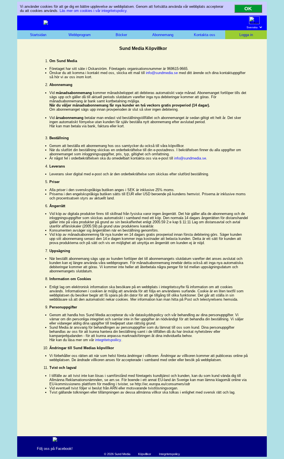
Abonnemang (162, 35)
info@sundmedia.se (162, 73)
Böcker (121, 35)
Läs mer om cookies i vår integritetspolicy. (94, 11)
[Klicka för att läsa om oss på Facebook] (55, 440)
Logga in (246, 35)
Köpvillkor (144, 454)
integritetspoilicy (108, 340)
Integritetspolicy (169, 454)
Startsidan (38, 35)
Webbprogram (80, 35)
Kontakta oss (204, 35)
